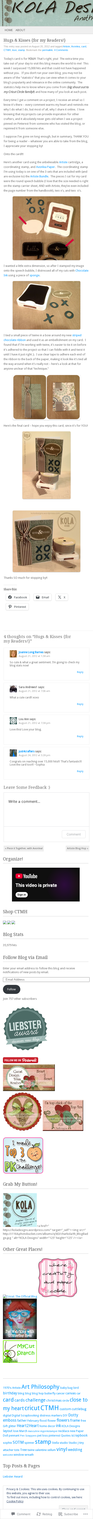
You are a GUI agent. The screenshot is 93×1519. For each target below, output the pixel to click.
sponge (35, 275)
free (83, 1420)
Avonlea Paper (45, 167)
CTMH (7, 50)
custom (65, 1409)
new (72, 1431)
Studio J (74, 1442)
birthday (10, 1393)
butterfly (50, 1393)
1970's (7, 1387)
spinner (29, 1442)
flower (51, 1420)
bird (76, 1387)
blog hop (38, 1393)
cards (19, 1400)
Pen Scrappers (28, 1435)
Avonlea (75, 46)
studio (64, 1442)
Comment (74, 834)
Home (9, 30)
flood (43, 1420)
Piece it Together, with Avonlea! (24, 848)
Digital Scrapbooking (25, 1415)
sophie (7, 1442)
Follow (11, 989)
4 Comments (61, 50)
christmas (54, 1400)
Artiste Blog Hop (77, 848)
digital (7, 1415)
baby (63, 1387)
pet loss (42, 1435)
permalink (47, 50)
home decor (47, 1426)
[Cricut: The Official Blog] (20, 1296)
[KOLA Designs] (37, 13)
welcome (8, 1454)
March (23, 1431)
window (19, 1454)
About (20, 30)
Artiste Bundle (39, 176)
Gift (5, 1426)
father (22, 1420)
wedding (75, 1450)
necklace (63, 1431)
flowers (63, 1420)
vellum (51, 1450)
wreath (29, 1454)
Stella (55, 1442)
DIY (65, 1415)
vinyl (61, 1449)
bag (70, 1387)
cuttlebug (79, 1409)
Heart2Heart (28, 1425)
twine (31, 1450)
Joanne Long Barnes (31, 652)
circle (65, 1400)
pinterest (54, 1435)
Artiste (66, 46)
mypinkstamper (49, 1431)
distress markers (51, 1415)
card (83, 46)
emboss (9, 1420)
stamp (21, 50)
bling (21, 1393)
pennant (14, 1435)
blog (28, 1393)
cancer (60, 1393)
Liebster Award (13, 1476)
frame (75, 1420)
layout (7, 1431)
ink (58, 1425)
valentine (41, 1450)
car (79, 1393)
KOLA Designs (71, 1426)
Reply (80, 672)
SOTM (18, 1442)
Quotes (66, 1435)
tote (16, 1450)
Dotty (73, 1415)
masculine (34, 1431)
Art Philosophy (40, 1386)
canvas (70, 1393)
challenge (36, 1400)
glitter (12, 1426)
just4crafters (27, 751)
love (14, 50)
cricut (32, 1408)
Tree (23, 1450)
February (33, 1420)
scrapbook (79, 1435)
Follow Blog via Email (25, 957)
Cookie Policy (15, 1501)
